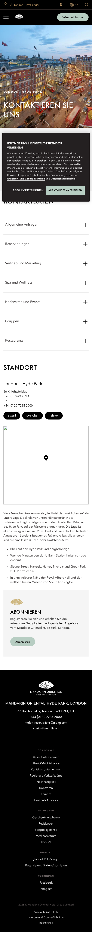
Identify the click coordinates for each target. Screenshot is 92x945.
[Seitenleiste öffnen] (6, 17)
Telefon (53, 415)
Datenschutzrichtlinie (63, 179)
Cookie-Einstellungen (28, 190)
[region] (46, 167)
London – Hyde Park (26, 5)
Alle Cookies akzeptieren (65, 190)
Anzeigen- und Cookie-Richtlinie (26, 179)
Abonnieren (22, 642)
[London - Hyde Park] (19, 17)
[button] (46, 459)
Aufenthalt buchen (72, 17)
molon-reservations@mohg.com (46, 722)
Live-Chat (33, 415)
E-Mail (12, 415)
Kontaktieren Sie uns (46, 728)
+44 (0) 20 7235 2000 (46, 717)
